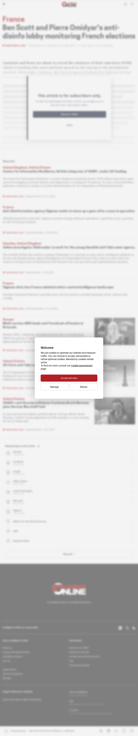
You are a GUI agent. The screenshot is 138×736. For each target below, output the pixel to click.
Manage (54, 386)
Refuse (83, 386)
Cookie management (82, 365)
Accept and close (69, 378)
